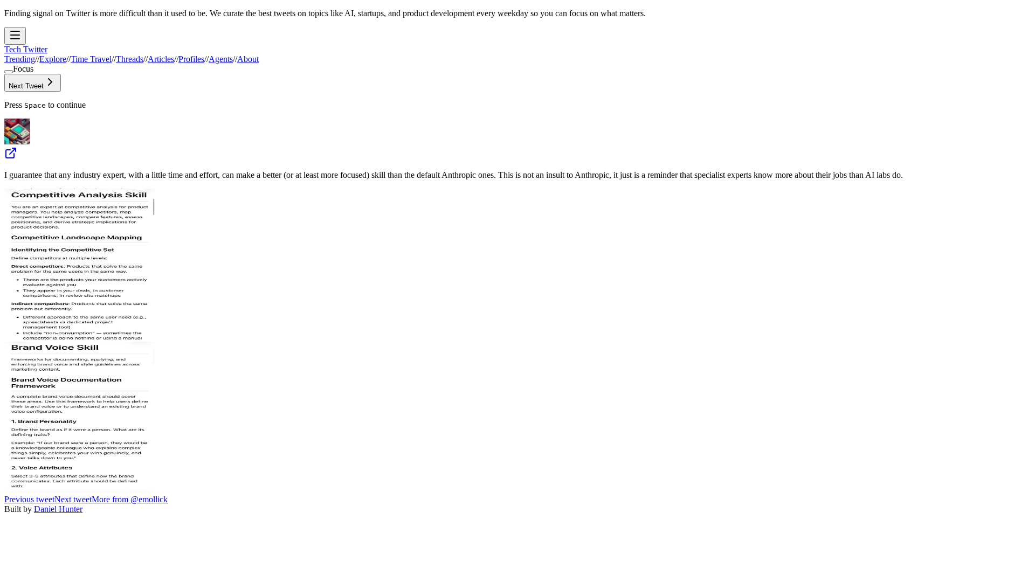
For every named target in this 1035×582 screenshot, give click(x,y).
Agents (221, 59)
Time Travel (91, 59)
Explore (52, 59)
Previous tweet (29, 499)
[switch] (8, 71)
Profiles (191, 59)
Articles (161, 59)
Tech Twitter (25, 49)
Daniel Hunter (58, 509)
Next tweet (73, 499)
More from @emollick (130, 499)
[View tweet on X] (10, 156)
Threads (129, 59)
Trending (19, 59)
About (248, 59)
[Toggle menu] (15, 36)
